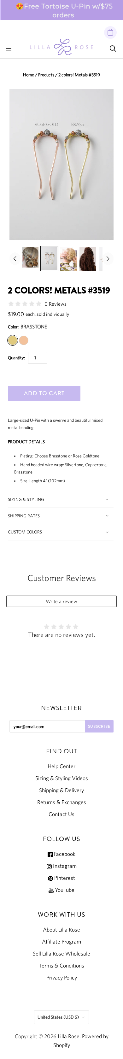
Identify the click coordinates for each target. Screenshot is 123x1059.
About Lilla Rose (61, 930)
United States (58, 1017)
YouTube (64, 890)
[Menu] (8, 48)
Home (28, 74)
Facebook (64, 854)
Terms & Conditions (61, 965)
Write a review (61, 601)
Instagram (64, 866)
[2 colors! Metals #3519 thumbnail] (30, 257)
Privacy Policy (61, 977)
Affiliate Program (61, 941)
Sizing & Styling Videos (61, 778)
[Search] (113, 48)
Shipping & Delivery (61, 790)
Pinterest (64, 878)
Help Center (61, 766)
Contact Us (61, 814)
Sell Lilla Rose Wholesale (61, 953)
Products (46, 74)
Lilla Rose (68, 1036)
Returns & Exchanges (61, 802)
